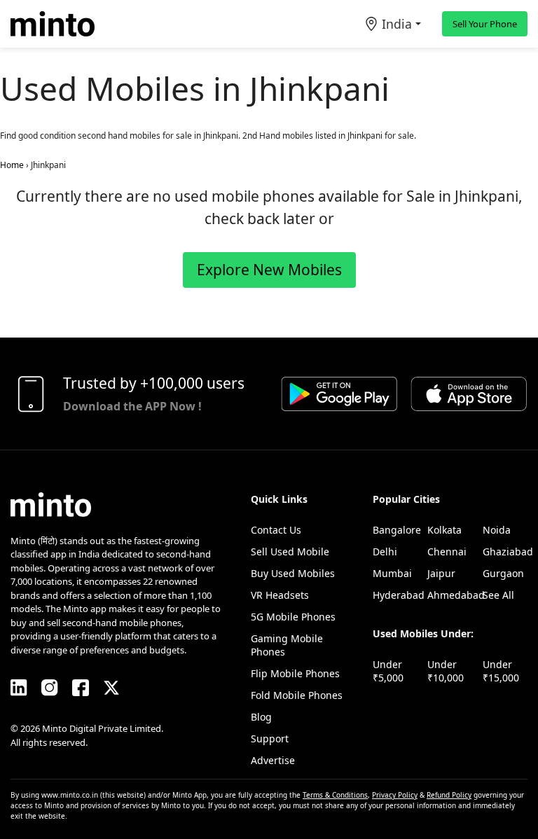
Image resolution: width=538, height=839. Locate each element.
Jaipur (441, 573)
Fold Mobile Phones (297, 695)
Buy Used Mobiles (293, 573)
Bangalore (397, 529)
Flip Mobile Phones (295, 673)
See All (498, 595)
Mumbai (392, 573)
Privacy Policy (395, 795)
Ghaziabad (508, 551)
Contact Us (276, 529)
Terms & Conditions (335, 795)
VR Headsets (280, 595)
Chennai (447, 551)
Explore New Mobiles (269, 269)
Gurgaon (503, 573)
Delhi (385, 551)
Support (270, 738)
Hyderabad (399, 595)
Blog (261, 716)
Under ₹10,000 (445, 671)
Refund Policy (449, 795)
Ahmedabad (456, 595)
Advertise (273, 760)
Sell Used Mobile (290, 551)
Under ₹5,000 (388, 671)
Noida (497, 529)
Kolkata (444, 529)
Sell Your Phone (485, 24)
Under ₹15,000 (501, 671)
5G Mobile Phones (293, 616)
